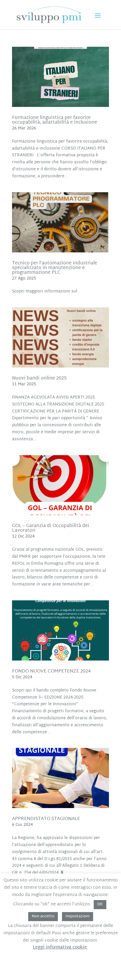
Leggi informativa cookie (60, 947)
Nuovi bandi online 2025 (39, 378)
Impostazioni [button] (77, 916)
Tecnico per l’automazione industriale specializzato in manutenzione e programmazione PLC (54, 268)
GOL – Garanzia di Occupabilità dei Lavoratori (50, 528)
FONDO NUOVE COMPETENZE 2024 (51, 671)
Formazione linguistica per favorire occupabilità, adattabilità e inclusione (54, 120)
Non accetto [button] (43, 916)
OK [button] (100, 904)
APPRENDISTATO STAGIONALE (46, 819)
